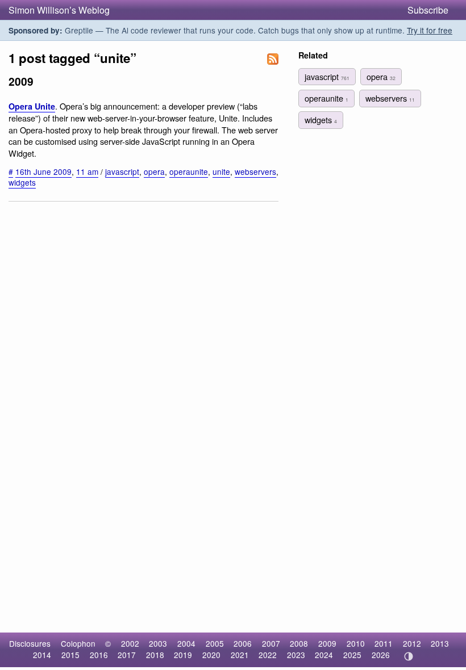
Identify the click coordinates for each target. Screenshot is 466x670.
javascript (122, 171)
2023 (296, 654)
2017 (127, 654)
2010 (356, 643)
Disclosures (30, 643)
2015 (70, 654)
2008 (299, 643)
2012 (412, 643)
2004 (186, 643)
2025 (352, 654)
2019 (183, 654)
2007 (271, 643)
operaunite (188, 171)
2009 (327, 643)
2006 (243, 643)
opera (154, 171)
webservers (255, 171)
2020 (211, 654)
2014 (42, 654)
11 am (87, 171)
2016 (99, 654)
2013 (440, 643)
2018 (155, 654)
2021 (240, 654)
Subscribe (427, 9)
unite (221, 171)
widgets (22, 182)
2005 (215, 643)
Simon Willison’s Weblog (59, 9)
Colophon (78, 643)
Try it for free (429, 30)
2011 (384, 643)
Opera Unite (32, 106)
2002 (130, 643)
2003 (158, 643)
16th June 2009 (43, 171)
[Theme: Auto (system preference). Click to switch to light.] (408, 656)
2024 (324, 654)
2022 (268, 654)
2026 (381, 654)
